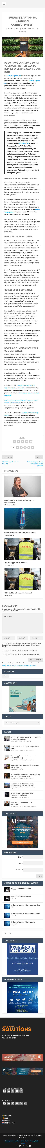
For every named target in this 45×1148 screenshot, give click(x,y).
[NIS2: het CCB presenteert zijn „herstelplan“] (7, 803)
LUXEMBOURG (9, 1123)
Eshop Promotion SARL (20, 1135)
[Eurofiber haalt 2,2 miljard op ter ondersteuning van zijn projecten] (7, 785)
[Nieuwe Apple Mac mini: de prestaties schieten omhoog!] (7, 757)
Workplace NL (29, 29)
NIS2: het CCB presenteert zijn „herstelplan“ (21, 803)
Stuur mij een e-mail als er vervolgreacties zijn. (21, 650)
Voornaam (19, 870)
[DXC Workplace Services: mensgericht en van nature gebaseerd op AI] (7, 775)
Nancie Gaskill (24, 143)
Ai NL (21, 769)
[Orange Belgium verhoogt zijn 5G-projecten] (22, 518)
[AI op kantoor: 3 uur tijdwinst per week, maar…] (7, 748)
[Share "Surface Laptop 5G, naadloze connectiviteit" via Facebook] (14, 442)
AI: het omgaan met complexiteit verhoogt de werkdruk (22, 794)
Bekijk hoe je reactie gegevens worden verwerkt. (19, 665)
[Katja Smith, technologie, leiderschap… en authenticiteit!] (22, 486)
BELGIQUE (8, 1115)
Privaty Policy (34, 1141)
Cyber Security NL (25, 806)
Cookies (22, 1143)
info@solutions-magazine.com (18, 1035)
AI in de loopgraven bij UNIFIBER (16, 563)
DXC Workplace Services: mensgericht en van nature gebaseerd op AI (25, 775)
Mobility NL (19, 29)
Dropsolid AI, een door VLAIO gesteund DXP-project (25, 766)
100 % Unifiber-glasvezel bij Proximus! (18, 593)
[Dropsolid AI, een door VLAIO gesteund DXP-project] (7, 766)
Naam (21, 863)
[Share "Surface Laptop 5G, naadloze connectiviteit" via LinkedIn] (22, 442)
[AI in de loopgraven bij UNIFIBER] (22, 549)
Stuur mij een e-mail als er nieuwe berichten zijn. (22, 655)
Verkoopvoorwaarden (12, 1141)
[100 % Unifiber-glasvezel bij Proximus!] (22, 579)
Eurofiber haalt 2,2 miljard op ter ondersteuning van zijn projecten (22, 785)
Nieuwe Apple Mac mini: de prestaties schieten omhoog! (24, 757)
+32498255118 (11, 1038)
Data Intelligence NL (25, 741)
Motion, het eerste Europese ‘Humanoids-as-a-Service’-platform (26, 738)
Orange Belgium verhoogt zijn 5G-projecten (20, 532)
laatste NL (22, 750)
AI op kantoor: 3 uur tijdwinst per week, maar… (25, 747)
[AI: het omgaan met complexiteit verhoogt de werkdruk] (7, 794)
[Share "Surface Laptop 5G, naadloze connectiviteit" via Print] (31, 442)
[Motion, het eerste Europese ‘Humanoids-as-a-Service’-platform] (7, 738)
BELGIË (6, 1118)
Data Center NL (24, 788)
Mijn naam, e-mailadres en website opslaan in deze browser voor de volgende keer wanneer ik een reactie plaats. (21, 645)
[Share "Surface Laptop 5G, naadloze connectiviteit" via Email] (27, 442)
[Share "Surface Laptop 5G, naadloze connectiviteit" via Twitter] (18, 442)
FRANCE (7, 1120)
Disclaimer (25, 1141)
